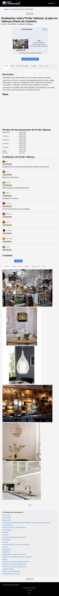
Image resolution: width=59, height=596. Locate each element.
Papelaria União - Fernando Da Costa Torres (14, 554)
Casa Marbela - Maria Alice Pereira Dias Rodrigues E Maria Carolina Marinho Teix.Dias (26, 522)
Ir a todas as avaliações (30, 59)
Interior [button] (14, 266)
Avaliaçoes (6, 9)
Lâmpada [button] (27, 266)
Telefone (18, 261)
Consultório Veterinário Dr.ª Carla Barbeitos (14, 537)
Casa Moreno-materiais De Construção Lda (14, 566)
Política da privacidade (29, 587)
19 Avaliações (44, 28)
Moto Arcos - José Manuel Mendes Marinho (14, 564)
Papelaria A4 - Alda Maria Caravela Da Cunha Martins (17, 556)
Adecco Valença (6, 515)
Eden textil (5, 534)
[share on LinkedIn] (32, 14)
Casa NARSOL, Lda (8, 525)
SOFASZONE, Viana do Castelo (11, 573)
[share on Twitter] (29, 14)
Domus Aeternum (7, 529)
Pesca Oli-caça (6, 517)
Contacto (51, 3)
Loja (11, 9)
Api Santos (5, 532)
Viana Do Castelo (17, 9)
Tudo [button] (44, 266)
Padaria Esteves (6, 549)
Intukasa (4, 559)
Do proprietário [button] (7, 266)
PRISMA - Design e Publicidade (11, 571)
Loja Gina (5, 547)
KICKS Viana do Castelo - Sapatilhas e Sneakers (15, 561)
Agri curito (5, 542)
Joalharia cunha (6, 520)
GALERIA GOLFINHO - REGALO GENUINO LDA (15, 544)
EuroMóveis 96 (6, 539)
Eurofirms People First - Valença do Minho (13, 527)
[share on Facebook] (27, 14)
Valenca (23, 9)
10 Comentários (44, 29)
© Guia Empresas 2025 (10, 585)
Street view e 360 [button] (36, 266)
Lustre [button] (20, 266)
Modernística (5, 551)
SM (29, 593)
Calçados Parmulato (8, 569)
